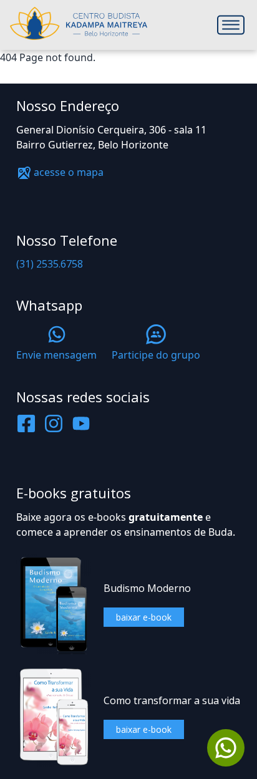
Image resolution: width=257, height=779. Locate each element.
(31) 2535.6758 (49, 264)
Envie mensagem (56, 355)
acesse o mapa (67, 172)
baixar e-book (144, 617)
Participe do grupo (156, 355)
